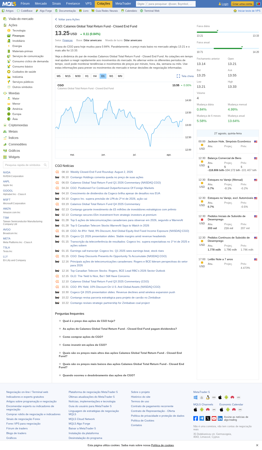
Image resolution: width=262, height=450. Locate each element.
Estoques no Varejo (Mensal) (225, 179)
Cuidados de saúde (24, 71)
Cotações (103, 3)
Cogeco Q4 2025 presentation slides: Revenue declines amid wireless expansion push (122, 292)
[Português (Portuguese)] (258, 2)
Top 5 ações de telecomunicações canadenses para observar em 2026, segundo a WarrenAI (126, 220)
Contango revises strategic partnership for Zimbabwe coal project (110, 302)
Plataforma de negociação (93, 391)
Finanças (18, 35)
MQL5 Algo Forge (79, 423)
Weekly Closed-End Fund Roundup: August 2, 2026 (101, 171)
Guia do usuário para (90, 406)
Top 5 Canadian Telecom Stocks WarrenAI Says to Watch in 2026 (109, 225)
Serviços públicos (23, 81)
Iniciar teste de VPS (249, 10)
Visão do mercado (21, 18)
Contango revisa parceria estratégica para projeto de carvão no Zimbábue (115, 297)
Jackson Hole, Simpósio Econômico (229, 141)
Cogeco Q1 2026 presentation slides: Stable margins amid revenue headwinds (118, 236)
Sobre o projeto (140, 391)
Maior (15, 98)
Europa (16, 114)
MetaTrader (123, 3)
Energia (17, 46)
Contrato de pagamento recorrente (152, 406)
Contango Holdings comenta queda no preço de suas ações (106, 177)
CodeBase (26, 10)
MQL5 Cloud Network (82, 418)
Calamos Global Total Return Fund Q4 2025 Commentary (105, 204)
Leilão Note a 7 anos (220, 259)
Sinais (56, 3)
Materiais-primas (22, 51)
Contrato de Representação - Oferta (153, 410)
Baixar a (82, 428)
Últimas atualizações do (92, 396)
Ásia (15, 118)
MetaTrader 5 (201, 391)
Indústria (17, 76)
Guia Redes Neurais (107, 10)
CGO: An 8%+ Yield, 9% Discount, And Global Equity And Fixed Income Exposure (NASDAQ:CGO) (129, 230)
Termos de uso (140, 401)
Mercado (41, 3)
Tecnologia (19, 30)
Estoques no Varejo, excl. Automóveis (230, 197)
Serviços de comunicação (28, 56)
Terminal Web (151, 10)
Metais (13, 131)
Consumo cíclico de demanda (30, 61)
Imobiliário (18, 40)
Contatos (136, 425)
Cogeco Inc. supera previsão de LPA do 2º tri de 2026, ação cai (108, 198)
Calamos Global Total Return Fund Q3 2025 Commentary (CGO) (109, 281)
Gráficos (14, 150)
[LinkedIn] (220, 418)
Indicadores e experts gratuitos (25, 396)
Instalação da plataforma (84, 433)
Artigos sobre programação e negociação (31, 401)
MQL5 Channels (203, 404)
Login (225, 3)
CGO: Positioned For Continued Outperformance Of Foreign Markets (112, 187)
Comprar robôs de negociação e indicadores (33, 414)
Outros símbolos (22, 87)
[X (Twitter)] (208, 418)
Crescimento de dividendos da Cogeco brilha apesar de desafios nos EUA (115, 193)
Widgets (14, 157)
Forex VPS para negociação (23, 423)
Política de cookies (162, 445)
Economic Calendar (231, 404)
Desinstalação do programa (85, 437)
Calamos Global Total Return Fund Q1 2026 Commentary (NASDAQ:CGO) (115, 182)
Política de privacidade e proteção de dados (157, 415)
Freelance (73, 3)
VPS (88, 3)
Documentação (67, 10)
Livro (85, 10)
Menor (16, 103)
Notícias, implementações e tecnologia (92, 401)
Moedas (14, 93)
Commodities (18, 144)
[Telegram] (201, 418)
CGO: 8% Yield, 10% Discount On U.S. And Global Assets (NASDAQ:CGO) (115, 286)
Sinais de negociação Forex (23, 418)
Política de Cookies (142, 420)
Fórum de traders (17, 428)
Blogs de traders (16, 433)
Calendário (131, 10)
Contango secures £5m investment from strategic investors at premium (113, 214)
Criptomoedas (18, 125)
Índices (13, 137)
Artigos (10, 10)
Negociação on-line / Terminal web (27, 391)
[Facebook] (195, 418)
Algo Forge (46, 10)
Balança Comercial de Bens (224, 158)
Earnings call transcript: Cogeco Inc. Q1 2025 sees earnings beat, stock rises (117, 250)
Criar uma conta (242, 3)
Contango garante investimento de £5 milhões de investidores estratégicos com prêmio (123, 209)
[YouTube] (214, 418)
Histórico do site (140, 396)
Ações (13, 25)
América (17, 108)
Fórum (25, 3)
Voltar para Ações (69, 19)
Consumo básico (22, 66)
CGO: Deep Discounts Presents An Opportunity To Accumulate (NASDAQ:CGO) (118, 256)
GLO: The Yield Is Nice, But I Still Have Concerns (100, 276)
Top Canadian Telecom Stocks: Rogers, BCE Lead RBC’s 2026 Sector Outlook (117, 270)
